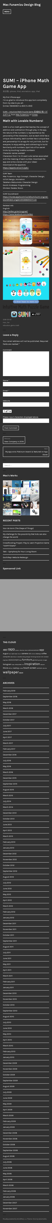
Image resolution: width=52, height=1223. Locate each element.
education (6, 325)
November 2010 (10, 999)
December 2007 (10, 1203)
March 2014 (8, 807)
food (20, 660)
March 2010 (8, 1045)
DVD (42, 657)
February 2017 (9, 749)
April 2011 (7, 970)
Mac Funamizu (22, 114)
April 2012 (7, 900)
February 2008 (9, 1191)
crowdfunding (21, 657)
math (17, 325)
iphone (13, 91)
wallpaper (11, 672)
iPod (19, 91)
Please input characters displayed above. (20, 417)
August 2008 (9, 1156)
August (5, 654)
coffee (44, 653)
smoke (21, 668)
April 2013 (7, 830)
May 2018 (7, 702)
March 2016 (8, 772)
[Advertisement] (26, 43)
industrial (18, 664)
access (17, 650)
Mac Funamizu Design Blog (22, 4)
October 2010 (9, 1005)
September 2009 (10, 1080)
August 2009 (8, 1086)
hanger (45, 660)
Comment (7, 350)
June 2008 (7, 1168)
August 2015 (8, 789)
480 (5, 649)
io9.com (42, 664)
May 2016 (7, 766)
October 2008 (9, 1144)
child (33, 654)
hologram (7, 664)
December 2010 (10, 993)
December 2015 (9, 778)
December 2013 (9, 813)
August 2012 (8, 877)
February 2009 (9, 1121)
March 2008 (8, 1185)
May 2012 (7, 894)
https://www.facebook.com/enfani (18, 214)
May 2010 (7, 1034)
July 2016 (7, 760)
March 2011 (8, 976)
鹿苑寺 (21, 673)
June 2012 (7, 888)
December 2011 (9, 923)
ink (23, 664)
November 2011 (9, 929)
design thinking (31, 657)
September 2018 (10, 696)
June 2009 (7, 1098)
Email (6, 390)
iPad (38, 91)
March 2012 (8, 906)
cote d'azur (13, 657)
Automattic (43, 1219)
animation (26, 91)
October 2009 (9, 1075)
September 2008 (10, 1150)
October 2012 (8, 865)
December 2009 (10, 1063)
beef (12, 654)
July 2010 (7, 1022)
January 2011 (8, 987)
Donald (38, 657)
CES (29, 654)
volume (44, 668)
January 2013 (8, 848)
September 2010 (10, 1011)
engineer (5, 660)
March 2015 (8, 795)
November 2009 (10, 1069)
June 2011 (7, 958)
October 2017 (8, 720)
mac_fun (6, 322)
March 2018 (8, 708)
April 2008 (7, 1179)
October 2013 (8, 819)
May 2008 (7, 1173)
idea (13, 664)
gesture (35, 660)
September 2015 (10, 784)
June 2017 (7, 731)
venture (39, 668)
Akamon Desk (24, 650)
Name (6, 380)
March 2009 (8, 1115)
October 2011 (8, 935)
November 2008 (10, 1139)
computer (6, 657)
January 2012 (8, 917)
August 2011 (8, 947)
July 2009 (7, 1092)
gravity (40, 660)
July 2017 (7, 725)
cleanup (38, 654)
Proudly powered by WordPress (14, 1219)
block (16, 654)
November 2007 (10, 1208)
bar (10, 654)
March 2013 (8, 836)
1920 (11, 649)
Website (6, 401)
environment (13, 660)
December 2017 (9, 714)
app (33, 91)
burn (19, 654)
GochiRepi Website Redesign (15, 557)
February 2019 (9, 691)
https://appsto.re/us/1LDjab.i (16, 168)
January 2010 (8, 1057)
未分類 (6, 91)
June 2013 (7, 824)
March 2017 (8, 743)
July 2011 (7, 952)
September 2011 (10, 941)
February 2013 (9, 842)
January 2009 (9, 1127)
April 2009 (7, 1109)
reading (16, 668)
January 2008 (9, 1197)
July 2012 (7, 883)
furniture (27, 659)
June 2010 (7, 1028)
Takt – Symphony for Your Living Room (20, 551)
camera (25, 653)
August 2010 (8, 1016)
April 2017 (7, 737)
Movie (5, 668)
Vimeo (35, 114)
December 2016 (9, 755)
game (13, 325)
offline (10, 668)
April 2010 (7, 1040)
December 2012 (9, 853)
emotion (46, 657)
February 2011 (9, 981)
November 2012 (10, 859)
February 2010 (9, 1051)
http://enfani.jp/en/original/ (15, 211)
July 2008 (7, 1162)
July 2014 (7, 801)
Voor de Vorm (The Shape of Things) (18, 528)
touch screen (29, 668)
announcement (33, 650)
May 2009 (7, 1104)
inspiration (32, 664)
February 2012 (9, 912)
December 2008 (10, 1133)
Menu (7, 11)
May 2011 (7, 964)
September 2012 (10, 871)
